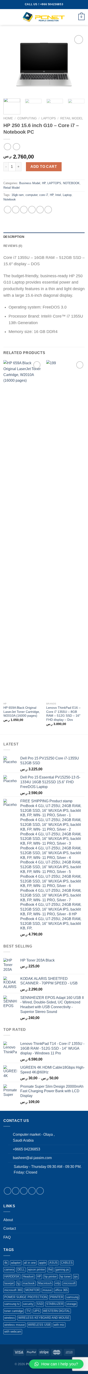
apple (42, 1262)
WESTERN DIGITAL (56, 1311)
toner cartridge (13, 1311)
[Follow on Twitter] (24, 1191)
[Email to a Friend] (32, 209)
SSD (40, 1304)
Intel (58, 195)
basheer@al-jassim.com (32, 1158)
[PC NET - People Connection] (44, 17)
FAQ (7, 1237)
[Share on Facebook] (15, 209)
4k (5, 1262)
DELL (21, 1269)
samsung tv (12, 1304)
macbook (29, 1283)
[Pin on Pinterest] (40, 209)
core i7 (43, 195)
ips (76, 1276)
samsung (72, 1297)
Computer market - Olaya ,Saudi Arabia (34, 1137)
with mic (59, 1324)
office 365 (61, 1290)
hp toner (65, 1276)
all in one (30, 1262)
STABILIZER (54, 1304)
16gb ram (18, 195)
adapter (16, 1262)
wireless (9, 1317)
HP (44, 183)
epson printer (36, 1269)
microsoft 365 (13, 1290)
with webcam (12, 1331)
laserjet (9, 1283)
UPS (37, 1311)
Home (8, 118)
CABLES (67, 1262)
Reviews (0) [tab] (12, 246)
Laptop (67, 195)
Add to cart (43, 167)
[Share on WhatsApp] (7, 209)
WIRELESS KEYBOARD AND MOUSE (43, 1317)
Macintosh (45, 1283)
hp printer (50, 1276)
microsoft (69, 1283)
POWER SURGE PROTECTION (25, 1297)
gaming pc (62, 1269)
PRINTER (56, 1297)
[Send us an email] (32, 1191)
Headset (28, 1276)
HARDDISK (11, 1276)
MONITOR (32, 1290)
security (28, 1304)
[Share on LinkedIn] (48, 209)
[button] (56, 1364)
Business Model (29, 183)
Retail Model (71, 118)
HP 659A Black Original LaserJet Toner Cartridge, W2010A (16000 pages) (21, 711)
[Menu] (6, 16)
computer (31, 195)
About (8, 1220)
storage (71, 1304)
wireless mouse (14, 1324)
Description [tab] (13, 237)
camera (9, 1269)
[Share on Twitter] (24, 209)
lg (18, 1283)
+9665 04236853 (26, 1149)
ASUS (53, 1262)
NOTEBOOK (71, 183)
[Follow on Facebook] (7, 1191)
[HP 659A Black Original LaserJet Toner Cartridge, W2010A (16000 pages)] (22, 530)
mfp (57, 1283)
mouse (47, 1290)
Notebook (9, 199)
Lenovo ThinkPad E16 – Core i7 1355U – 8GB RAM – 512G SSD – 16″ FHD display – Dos (63, 713)
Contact (9, 1228)
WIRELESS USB (39, 1324)
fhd (50, 1269)
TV (28, 1311)
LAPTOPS (48, 118)
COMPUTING (27, 118)
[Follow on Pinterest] (40, 1191)
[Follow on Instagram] (15, 1191)
